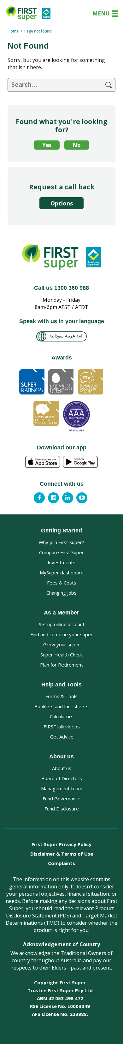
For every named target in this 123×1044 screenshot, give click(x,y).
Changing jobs (61, 593)
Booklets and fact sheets (61, 706)
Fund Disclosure (61, 808)
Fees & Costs (61, 582)
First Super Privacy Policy (61, 844)
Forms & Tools (61, 696)
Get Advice (61, 736)
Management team (61, 788)
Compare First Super (61, 552)
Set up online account (62, 624)
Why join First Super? (61, 542)
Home (13, 31)
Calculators (61, 716)
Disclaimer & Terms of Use (61, 854)
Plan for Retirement (61, 664)
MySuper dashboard (62, 572)
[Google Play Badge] (80, 462)
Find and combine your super (61, 634)
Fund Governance (61, 798)
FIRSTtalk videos (62, 726)
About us (61, 768)
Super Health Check (61, 654)
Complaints (61, 863)
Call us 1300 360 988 (61, 288)
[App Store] (42, 462)
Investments (61, 562)
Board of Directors (61, 778)
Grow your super (61, 644)
